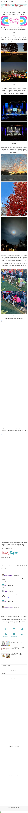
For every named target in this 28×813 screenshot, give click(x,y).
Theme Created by (14, 809)
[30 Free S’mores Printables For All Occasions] (5, 655)
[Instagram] (4, 1)
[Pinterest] (6, 1)
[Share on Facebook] (5, 557)
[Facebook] (9, 1)
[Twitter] (1, 1)
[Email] (12, 1)
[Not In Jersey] (14, 4)
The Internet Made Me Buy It (21, 565)
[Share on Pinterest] (9, 557)
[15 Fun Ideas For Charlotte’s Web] (5, 643)
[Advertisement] (14, 699)
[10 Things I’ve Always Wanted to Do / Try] (5, 649)
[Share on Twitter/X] (7, 557)
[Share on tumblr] (11, 557)
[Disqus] (14, 591)
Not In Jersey (16, 807)
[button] (14, 717)
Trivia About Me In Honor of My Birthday (6, 566)
